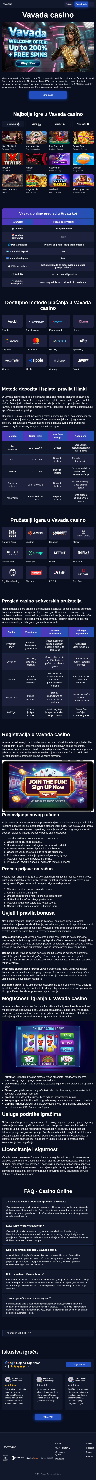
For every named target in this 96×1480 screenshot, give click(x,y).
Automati (81, 124)
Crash (58, 124)
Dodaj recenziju (79, 1365)
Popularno (11, 124)
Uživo (34, 124)
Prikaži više (48, 1417)
